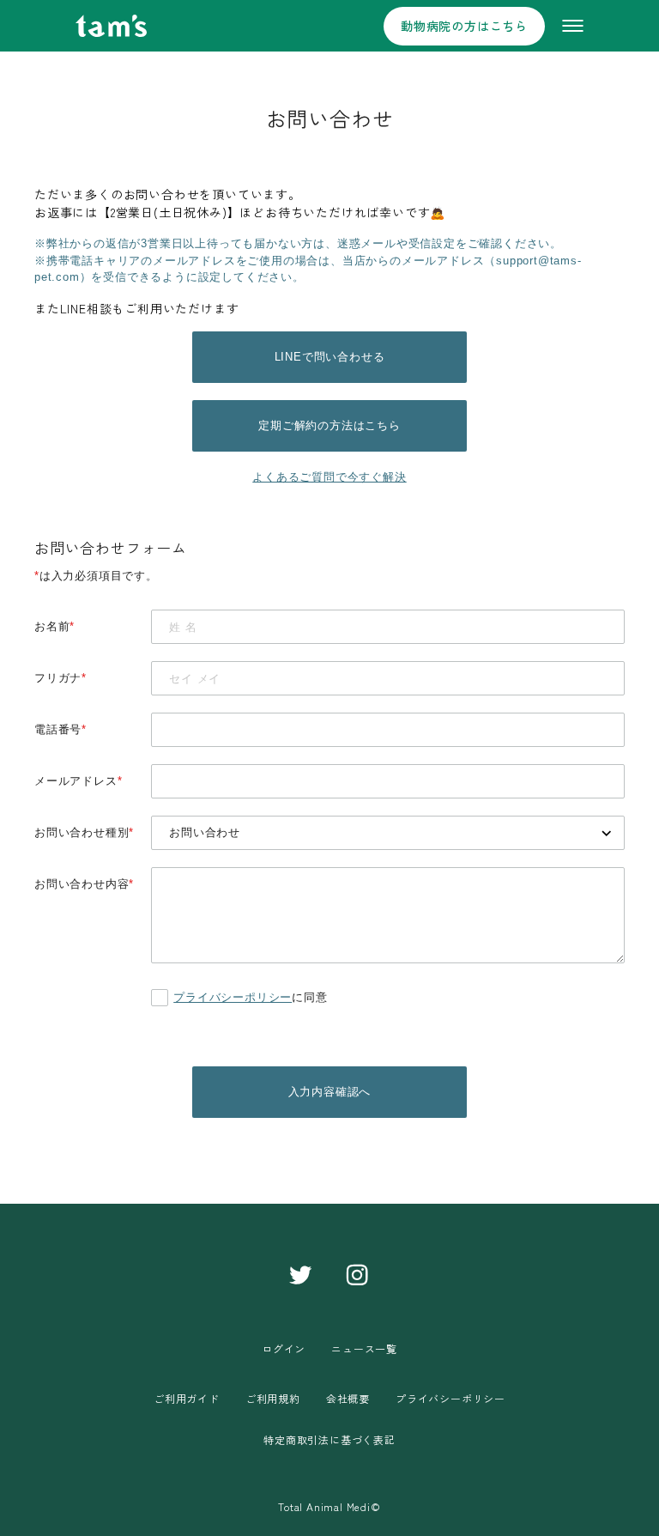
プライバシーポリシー (232, 997)
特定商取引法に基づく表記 (329, 1439)
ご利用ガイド (187, 1398)
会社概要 (348, 1398)
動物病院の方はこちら (464, 25)
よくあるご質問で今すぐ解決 (329, 477)
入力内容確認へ (330, 1091)
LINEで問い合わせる (330, 356)
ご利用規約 (272, 1398)
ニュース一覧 (364, 1348)
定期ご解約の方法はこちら (329, 425)
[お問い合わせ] (388, 833)
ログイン (283, 1348)
